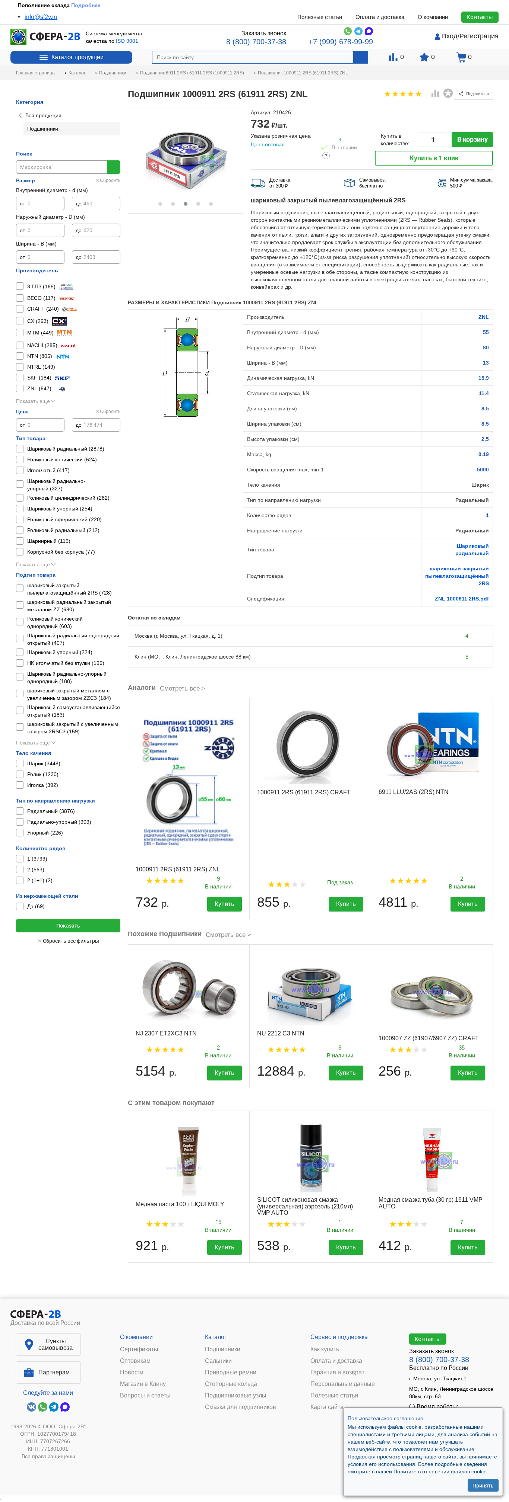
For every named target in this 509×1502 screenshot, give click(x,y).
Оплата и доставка (379, 17)
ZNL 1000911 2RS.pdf (462, 599)
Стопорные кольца (231, 1384)
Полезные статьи (319, 17)
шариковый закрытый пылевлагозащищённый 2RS (457, 576)
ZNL (483, 317)
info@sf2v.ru (41, 17)
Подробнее (86, 5)
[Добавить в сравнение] (435, 94)
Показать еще (33, 401)
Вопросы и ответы (145, 1396)
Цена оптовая (268, 144)
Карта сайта (327, 1407)
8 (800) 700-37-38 (256, 42)
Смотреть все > (182, 688)
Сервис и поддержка (339, 1337)
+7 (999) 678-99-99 (341, 42)
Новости (131, 1373)
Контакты (480, 16)
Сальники (218, 1361)
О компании (433, 17)
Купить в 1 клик (434, 158)
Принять (483, 1485)
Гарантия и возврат (337, 1373)
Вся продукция (43, 115)
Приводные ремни (230, 1373)
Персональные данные (342, 1384)
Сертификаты (139, 1349)
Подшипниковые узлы (235, 1396)
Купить (224, 903)
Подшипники (222, 1349)
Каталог (216, 1337)
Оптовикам (135, 1361)
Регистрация (479, 36)
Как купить (324, 1349)
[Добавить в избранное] (448, 93)
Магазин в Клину (143, 1384)
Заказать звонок (263, 33)
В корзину (472, 139)
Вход (450, 36)
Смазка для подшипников (240, 1407)
